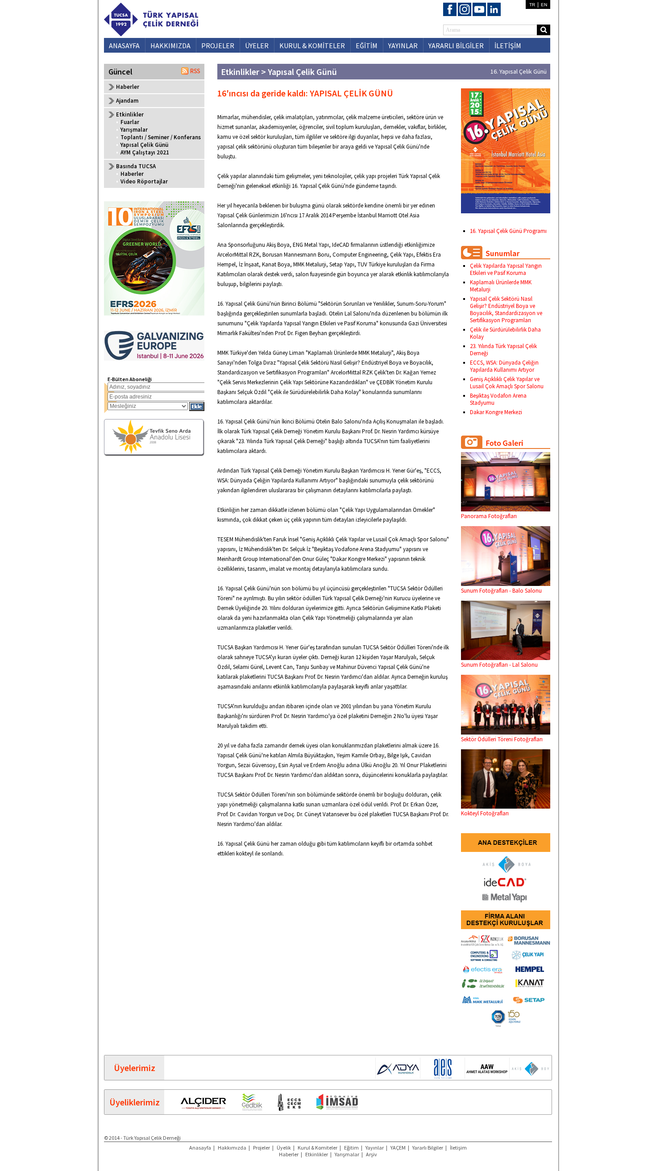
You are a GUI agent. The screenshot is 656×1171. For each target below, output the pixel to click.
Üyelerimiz (134, 1067)
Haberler (127, 87)
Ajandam (127, 100)
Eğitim (351, 1147)
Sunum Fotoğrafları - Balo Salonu (501, 590)
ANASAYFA (124, 45)
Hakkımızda (232, 1147)
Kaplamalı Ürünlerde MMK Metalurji (500, 285)
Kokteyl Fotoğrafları (485, 813)
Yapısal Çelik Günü (144, 145)
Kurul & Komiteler (317, 1147)
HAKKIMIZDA (170, 45)
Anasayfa (200, 1147)
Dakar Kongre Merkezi (496, 412)
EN (544, 4)
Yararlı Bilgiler (427, 1147)
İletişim (458, 1147)
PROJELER (217, 45)
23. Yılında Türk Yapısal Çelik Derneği (503, 349)
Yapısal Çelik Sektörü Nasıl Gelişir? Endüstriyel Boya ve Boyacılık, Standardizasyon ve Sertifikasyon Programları (506, 309)
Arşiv (371, 1154)
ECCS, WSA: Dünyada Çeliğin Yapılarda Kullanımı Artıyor (504, 366)
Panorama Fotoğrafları (489, 516)
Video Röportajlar (144, 181)
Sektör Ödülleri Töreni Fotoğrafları (502, 739)
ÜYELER (257, 45)
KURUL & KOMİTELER (312, 45)
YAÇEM (398, 1147)
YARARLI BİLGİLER (456, 45)
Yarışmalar (134, 129)
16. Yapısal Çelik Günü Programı (508, 231)
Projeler (261, 1147)
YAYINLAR (403, 45)
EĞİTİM (367, 45)
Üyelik (284, 1147)
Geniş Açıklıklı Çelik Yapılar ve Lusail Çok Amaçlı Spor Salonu (507, 382)
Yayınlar (374, 1147)
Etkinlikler (316, 1154)
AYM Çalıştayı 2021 (144, 152)
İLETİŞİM (507, 45)
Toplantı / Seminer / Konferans (160, 137)
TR (532, 4)
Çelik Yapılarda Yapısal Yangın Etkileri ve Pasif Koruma (506, 269)
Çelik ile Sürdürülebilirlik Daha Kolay (505, 333)
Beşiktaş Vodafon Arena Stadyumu (498, 399)
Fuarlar (129, 122)
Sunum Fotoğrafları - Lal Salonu (499, 665)
